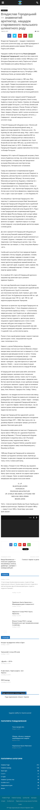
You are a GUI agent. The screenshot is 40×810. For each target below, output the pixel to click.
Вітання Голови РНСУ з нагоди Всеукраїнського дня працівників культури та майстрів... (25, 623)
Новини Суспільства (7, 779)
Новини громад (6, 768)
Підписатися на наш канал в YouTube (26, 801)
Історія (3, 777)
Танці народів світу (18, 727)
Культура (4, 771)
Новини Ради (5, 765)
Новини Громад (16, 798)
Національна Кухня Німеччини (22, 746)
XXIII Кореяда (5, 680)
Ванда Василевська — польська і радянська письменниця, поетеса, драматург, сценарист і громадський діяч (8, 564)
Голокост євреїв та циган (30, 559)
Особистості (4, 10)
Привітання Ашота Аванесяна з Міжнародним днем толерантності (23, 603)
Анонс (3, 788)
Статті (3, 774)
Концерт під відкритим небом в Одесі (13, 642)
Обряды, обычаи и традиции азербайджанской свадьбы (21, 737)
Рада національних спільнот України (13, 693)
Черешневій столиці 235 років (10, 652)
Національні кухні (6, 785)
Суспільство (26, 798)
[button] (37, 2)
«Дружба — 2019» (7, 661)
